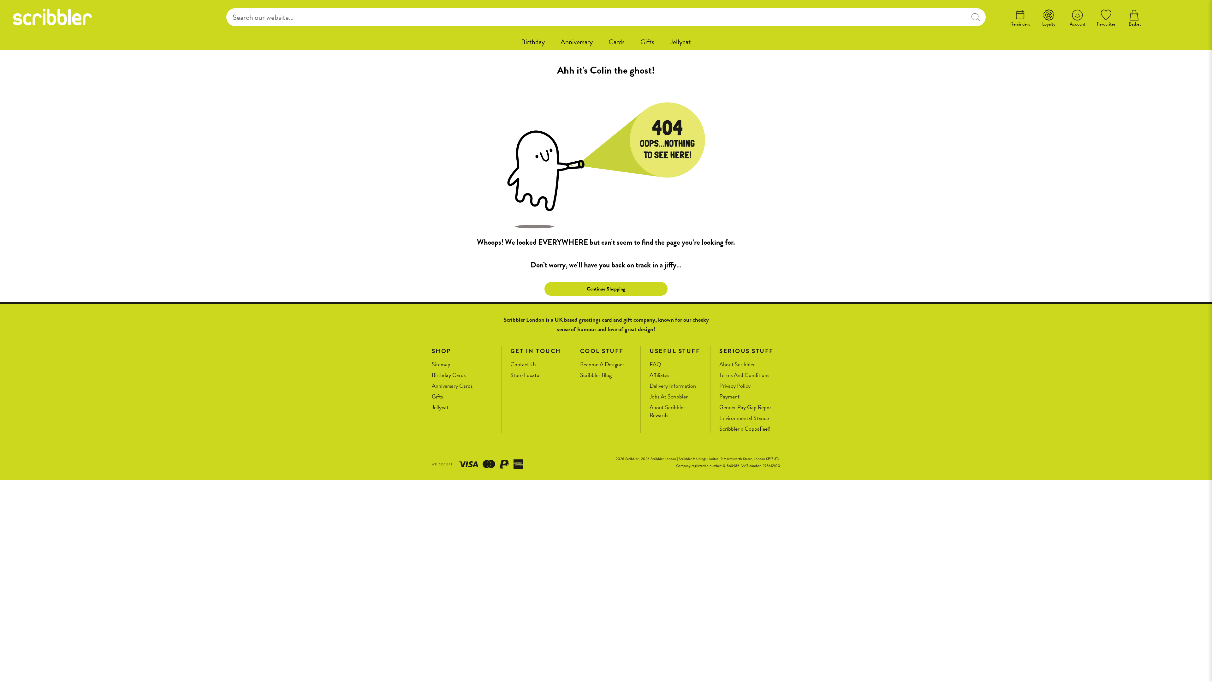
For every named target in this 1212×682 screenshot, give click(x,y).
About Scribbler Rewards (667, 411)
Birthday (533, 42)
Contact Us (523, 364)
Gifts (647, 42)
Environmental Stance (744, 418)
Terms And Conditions (744, 375)
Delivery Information (673, 386)
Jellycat (680, 42)
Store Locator (525, 375)
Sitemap (441, 364)
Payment (729, 397)
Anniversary (577, 42)
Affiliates (659, 375)
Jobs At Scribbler (669, 397)
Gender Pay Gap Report (746, 407)
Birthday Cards (449, 375)
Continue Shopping (606, 289)
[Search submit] (976, 17)
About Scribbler (737, 364)
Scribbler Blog (596, 375)
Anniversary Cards (452, 386)
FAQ (655, 364)
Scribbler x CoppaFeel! (744, 429)
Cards (617, 42)
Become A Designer (602, 364)
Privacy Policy (735, 386)
